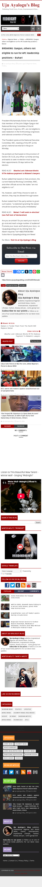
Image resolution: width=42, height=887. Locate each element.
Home (4, 39)
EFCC (4, 398)
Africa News (6, 720)
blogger (7, 426)
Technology (18, 720)
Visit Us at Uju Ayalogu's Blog (23, 240)
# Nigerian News (12, 285)
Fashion (19, 758)
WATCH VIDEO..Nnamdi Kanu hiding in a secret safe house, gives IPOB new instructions (26, 606)
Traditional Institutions (13, 754)
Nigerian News (36, 35)
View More (36, 341)
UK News (13, 716)
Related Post (8, 341)
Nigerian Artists (25, 716)
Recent (21, 591)
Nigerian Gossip (31, 754)
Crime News (8, 744)
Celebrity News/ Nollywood (24, 713)
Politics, (4, 66)
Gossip (4, 716)
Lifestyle (27, 709)
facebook (20, 426)
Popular (7, 591)
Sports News (30, 751)
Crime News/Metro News (13, 751)
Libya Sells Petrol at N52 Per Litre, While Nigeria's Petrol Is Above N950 (19, 365)
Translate (8, 574)
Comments (34, 591)
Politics (22, 39)
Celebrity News (21, 744)
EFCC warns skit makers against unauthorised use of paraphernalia (20, 390)
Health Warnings (10, 747)
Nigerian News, (32, 64)
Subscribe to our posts (14, 311)
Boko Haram (8, 758)
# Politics (23, 285)
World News (6, 713)
